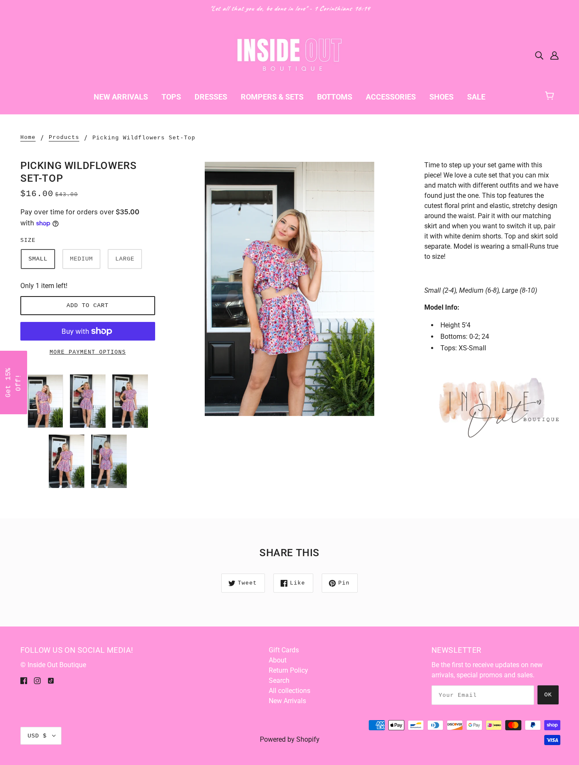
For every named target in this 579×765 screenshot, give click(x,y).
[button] (13, 382)
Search (279, 680)
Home (28, 138)
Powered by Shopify (290, 739)
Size (28, 240)
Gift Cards (284, 650)
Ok (548, 694)
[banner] (289, 54)
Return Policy (288, 670)
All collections (289, 691)
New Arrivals (287, 701)
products (64, 138)
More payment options (88, 352)
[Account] (554, 55)
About (278, 660)
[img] (539, 55)
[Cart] (553, 94)
